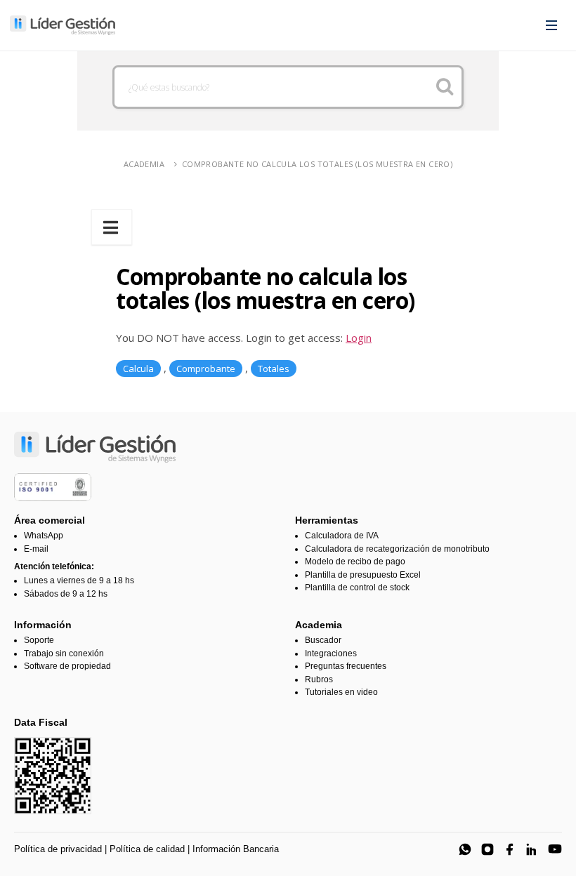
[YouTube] (555, 849)
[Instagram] (487, 849)
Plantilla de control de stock (357, 587)
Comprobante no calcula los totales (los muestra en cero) (317, 164)
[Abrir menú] (551, 25)
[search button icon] (445, 87)
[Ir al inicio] (62, 25)
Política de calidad (147, 849)
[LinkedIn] (532, 849)
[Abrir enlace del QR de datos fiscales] (52, 775)
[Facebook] (510, 849)
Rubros (319, 679)
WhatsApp (43, 535)
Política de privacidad (58, 849)
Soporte (39, 640)
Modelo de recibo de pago (355, 561)
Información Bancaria (235, 849)
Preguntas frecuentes (345, 666)
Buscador (323, 640)
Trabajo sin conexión (64, 653)
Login (359, 338)
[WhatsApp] (465, 849)
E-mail (36, 549)
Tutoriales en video (341, 692)
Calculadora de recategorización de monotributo (397, 549)
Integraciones (331, 653)
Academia (144, 164)
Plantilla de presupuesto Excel (363, 575)
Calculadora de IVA (342, 535)
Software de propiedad (67, 666)
